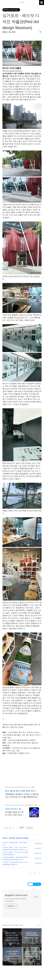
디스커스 (37, 884)
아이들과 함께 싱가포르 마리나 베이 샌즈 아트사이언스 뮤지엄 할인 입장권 (14, 813)
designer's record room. (16, 895)
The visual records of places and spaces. (15, 900)
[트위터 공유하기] (35, 873)
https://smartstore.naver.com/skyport (19, 805)
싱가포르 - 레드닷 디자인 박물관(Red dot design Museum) (20, 21)
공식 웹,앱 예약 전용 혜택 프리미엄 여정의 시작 (21, 791)
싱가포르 (12, 838)
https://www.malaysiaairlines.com (17, 787)
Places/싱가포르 (12, 10)
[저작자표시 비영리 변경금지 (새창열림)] (29, 828)
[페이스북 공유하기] (30, 873)
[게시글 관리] (13, 828)
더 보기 (39, 925)
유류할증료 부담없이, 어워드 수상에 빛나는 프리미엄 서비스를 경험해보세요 (22, 795)
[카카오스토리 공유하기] (40, 873)
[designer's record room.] (22, 4)
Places (5, 838)
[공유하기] (10, 828)
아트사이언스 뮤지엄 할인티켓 (14, 809)
